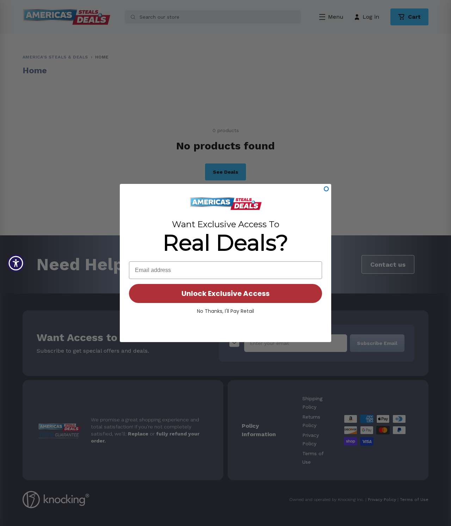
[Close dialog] (326, 189)
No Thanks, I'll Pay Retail (225, 311)
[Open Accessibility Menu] (16, 263)
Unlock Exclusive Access (225, 293)
